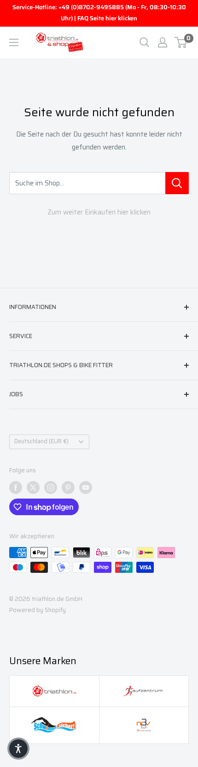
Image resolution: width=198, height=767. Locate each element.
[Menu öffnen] (13, 42)
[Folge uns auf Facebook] (15, 487)
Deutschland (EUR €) (41, 441)
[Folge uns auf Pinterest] (68, 487)
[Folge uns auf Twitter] (33, 487)
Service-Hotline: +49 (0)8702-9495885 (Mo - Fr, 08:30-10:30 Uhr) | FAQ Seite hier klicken (99, 12)
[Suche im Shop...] (177, 183)
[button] (18, 748)
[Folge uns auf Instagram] (50, 487)
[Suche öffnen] (145, 42)
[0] (181, 42)
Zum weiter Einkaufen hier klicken (99, 212)
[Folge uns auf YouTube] (85, 487)
